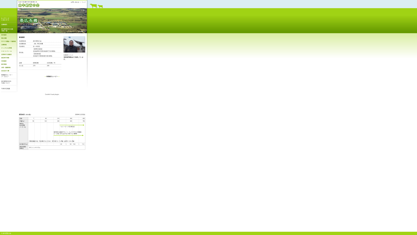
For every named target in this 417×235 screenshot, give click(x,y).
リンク (84, 2)
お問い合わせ (75, 2)
